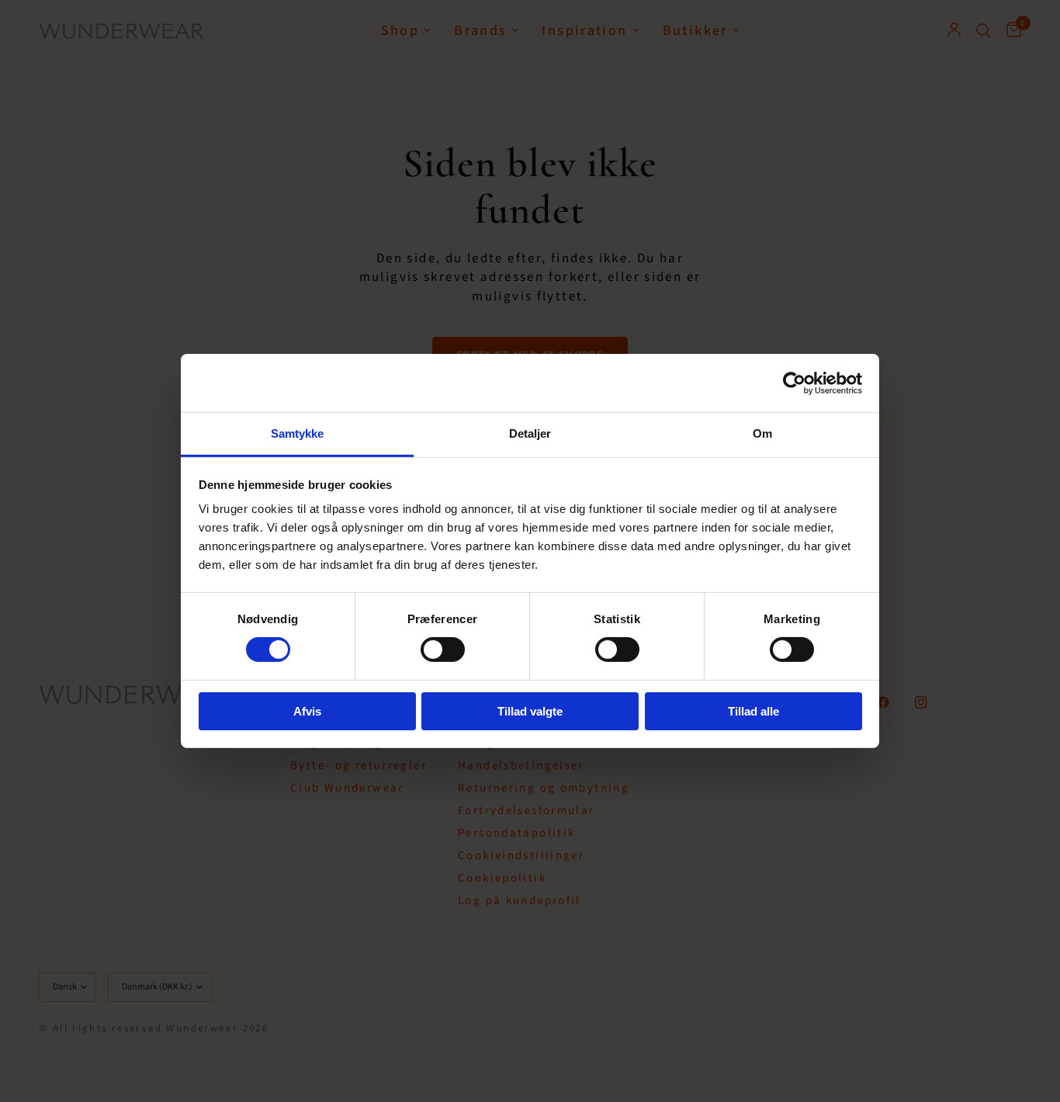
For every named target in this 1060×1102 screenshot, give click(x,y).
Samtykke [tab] (297, 433)
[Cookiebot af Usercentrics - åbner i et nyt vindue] (794, 382)
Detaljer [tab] (530, 433)
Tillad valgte (530, 711)
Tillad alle (753, 711)
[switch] (443, 649)
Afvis (307, 711)
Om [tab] (762, 433)
